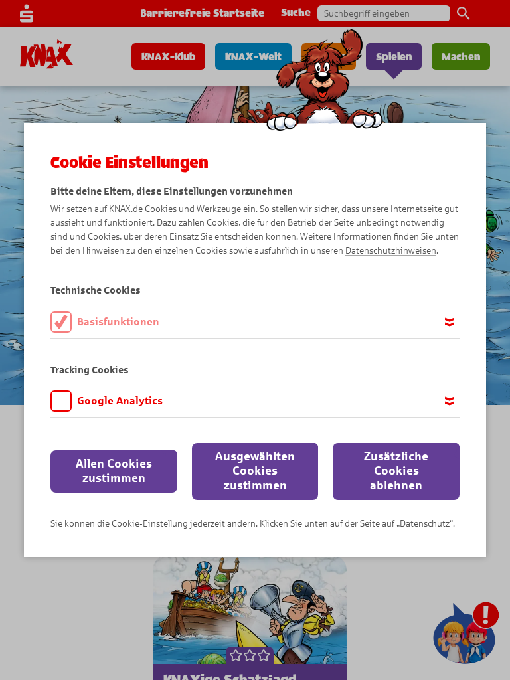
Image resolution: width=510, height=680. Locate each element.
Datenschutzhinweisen (390, 251)
